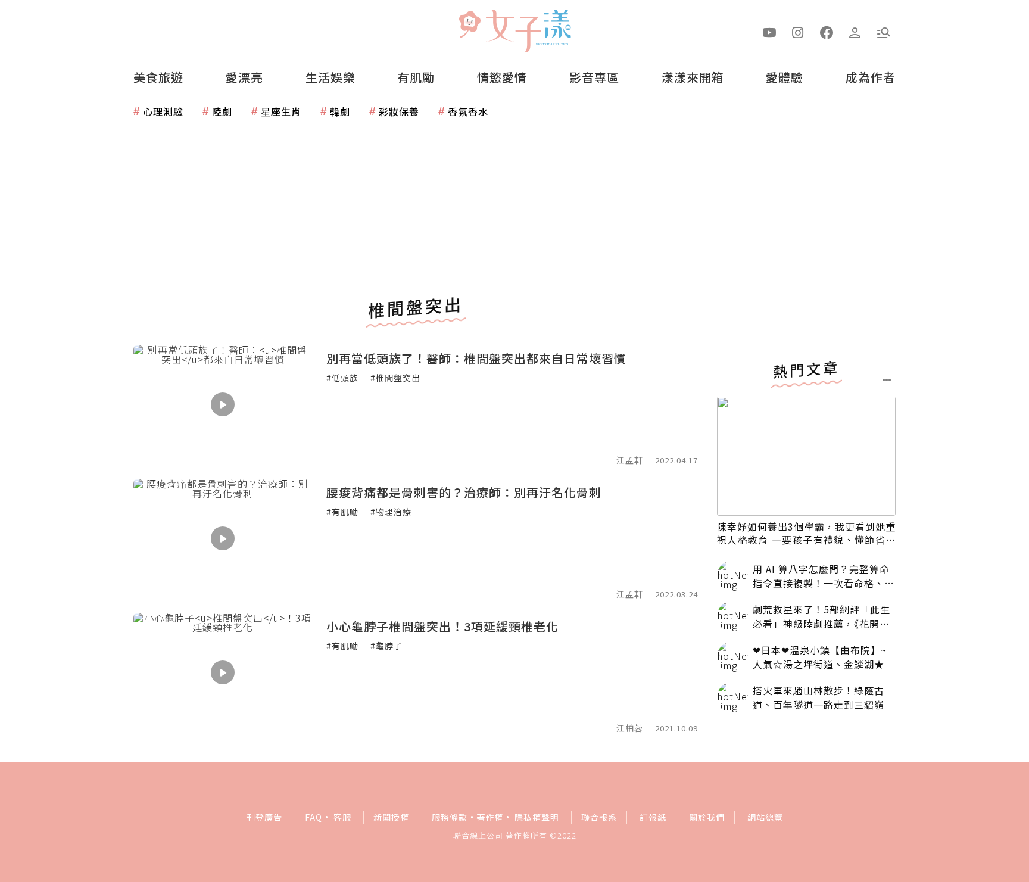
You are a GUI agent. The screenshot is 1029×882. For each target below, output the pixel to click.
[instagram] (798, 31)
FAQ (313, 817)
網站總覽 (765, 817)
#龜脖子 (386, 646)
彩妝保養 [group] (399, 111)
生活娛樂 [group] (330, 77)
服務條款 (449, 817)
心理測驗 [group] (163, 111)
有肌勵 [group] (416, 77)
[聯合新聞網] (469, 25)
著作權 (489, 817)
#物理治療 (390, 512)
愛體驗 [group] (784, 77)
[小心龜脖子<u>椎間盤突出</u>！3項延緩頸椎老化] (222, 672)
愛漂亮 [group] (244, 77)
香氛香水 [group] (468, 111)
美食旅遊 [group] (158, 77)
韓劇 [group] (340, 111)
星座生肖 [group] (281, 111)
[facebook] (826, 31)
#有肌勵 (342, 512)
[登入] (855, 31)
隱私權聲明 (536, 817)
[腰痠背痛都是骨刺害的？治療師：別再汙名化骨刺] (222, 538)
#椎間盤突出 (395, 378)
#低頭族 (342, 378)
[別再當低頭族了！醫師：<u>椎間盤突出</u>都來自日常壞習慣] (222, 404)
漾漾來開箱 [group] (693, 77)
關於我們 (707, 817)
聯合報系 (599, 817)
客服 (342, 817)
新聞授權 (391, 817)
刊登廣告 (264, 817)
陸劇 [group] (222, 111)
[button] (884, 31)
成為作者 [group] (871, 77)
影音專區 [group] (594, 77)
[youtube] (769, 31)
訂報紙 (653, 817)
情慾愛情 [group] (502, 77)
